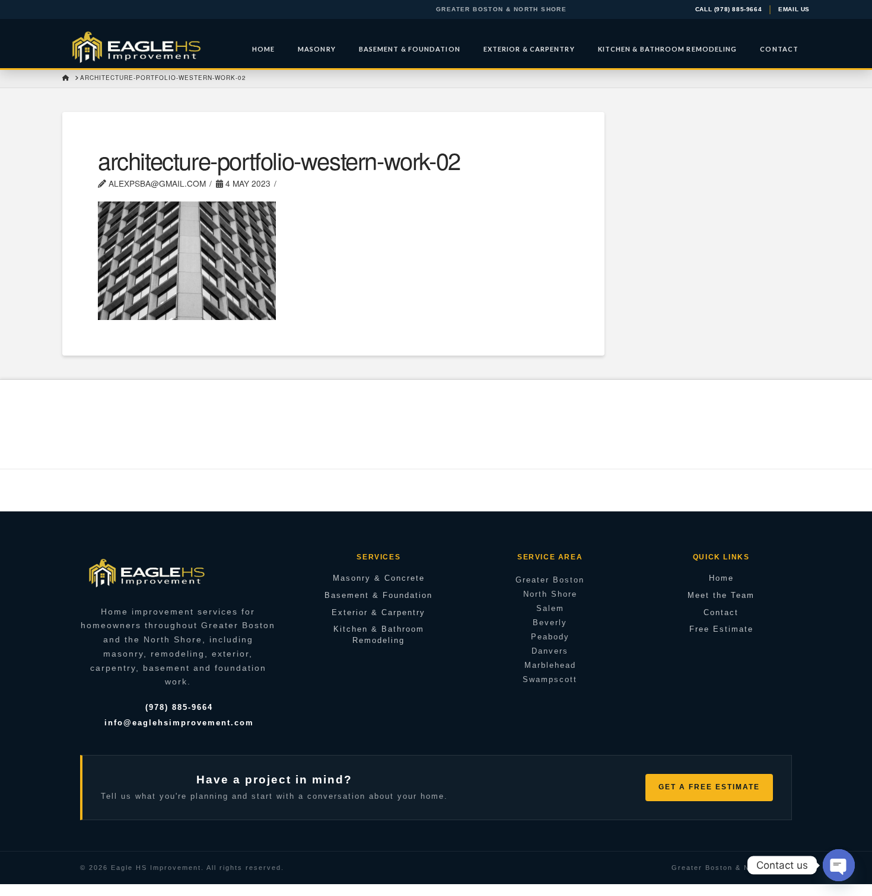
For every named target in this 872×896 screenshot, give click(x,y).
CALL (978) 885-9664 (728, 9)
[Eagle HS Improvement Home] (147, 572)
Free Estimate (721, 629)
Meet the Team (721, 595)
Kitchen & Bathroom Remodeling (378, 635)
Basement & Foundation (378, 595)
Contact (721, 612)
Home (721, 578)
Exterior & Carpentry (378, 612)
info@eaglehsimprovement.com (179, 722)
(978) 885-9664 (179, 707)
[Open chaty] (839, 865)
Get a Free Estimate (709, 787)
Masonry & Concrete (379, 578)
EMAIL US (794, 9)
